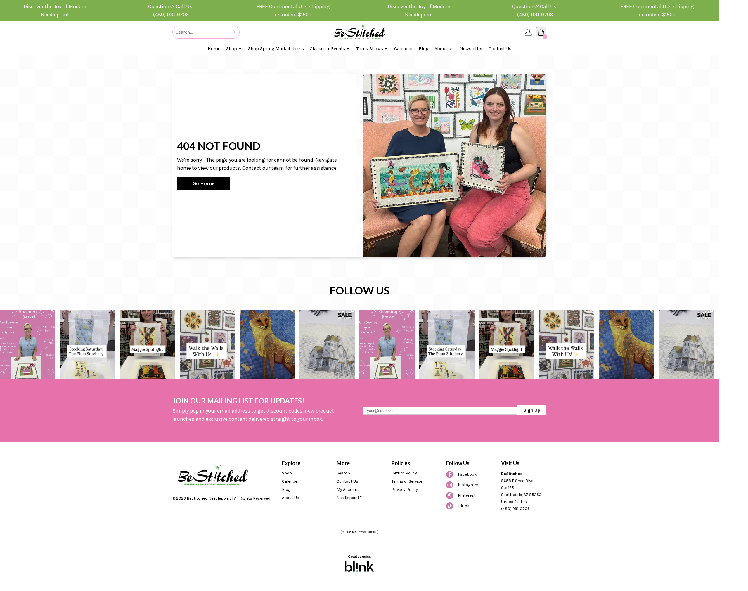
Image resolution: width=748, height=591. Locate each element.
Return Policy (404, 473)
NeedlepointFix (351, 497)
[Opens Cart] (541, 32)
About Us (290, 497)
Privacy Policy (405, 489)
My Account (348, 489)
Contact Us (347, 481)
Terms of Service (407, 481)
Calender (290, 481)
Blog (286, 489)
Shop (287, 473)
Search (343, 473)
